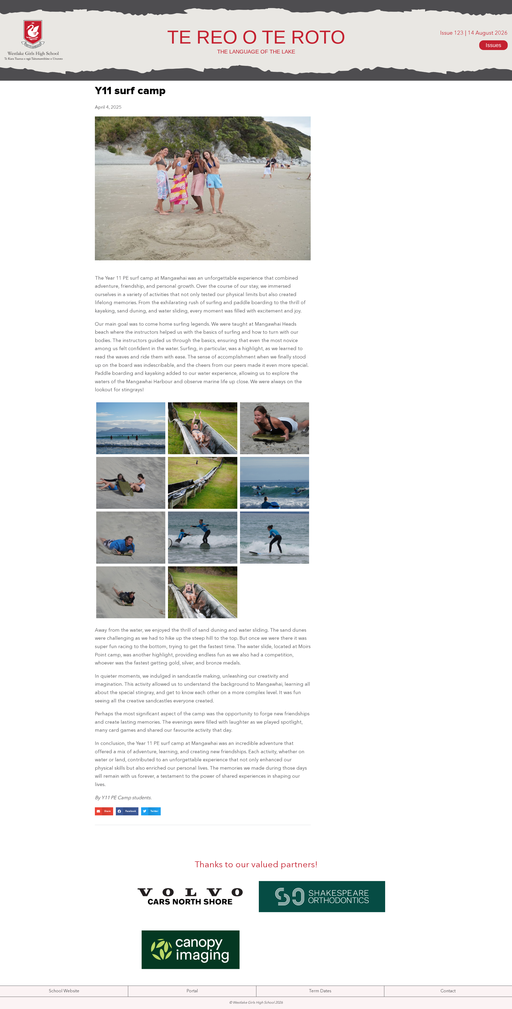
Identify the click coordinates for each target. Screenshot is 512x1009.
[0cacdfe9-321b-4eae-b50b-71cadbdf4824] (131, 428)
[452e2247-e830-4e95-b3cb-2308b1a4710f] (274, 537)
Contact (448, 991)
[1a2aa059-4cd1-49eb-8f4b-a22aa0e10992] (274, 428)
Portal (192, 991)
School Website (64, 991)
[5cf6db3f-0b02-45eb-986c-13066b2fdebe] (131, 537)
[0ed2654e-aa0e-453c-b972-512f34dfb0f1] (202, 428)
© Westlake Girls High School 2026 (256, 1002)
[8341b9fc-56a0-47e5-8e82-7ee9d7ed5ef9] (202, 592)
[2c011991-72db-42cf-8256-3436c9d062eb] (131, 483)
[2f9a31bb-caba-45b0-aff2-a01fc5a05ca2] (202, 483)
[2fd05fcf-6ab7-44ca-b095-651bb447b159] (274, 483)
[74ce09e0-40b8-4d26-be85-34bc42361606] (202, 537)
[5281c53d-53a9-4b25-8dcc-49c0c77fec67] (131, 592)
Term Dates (320, 991)
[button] (104, 811)
